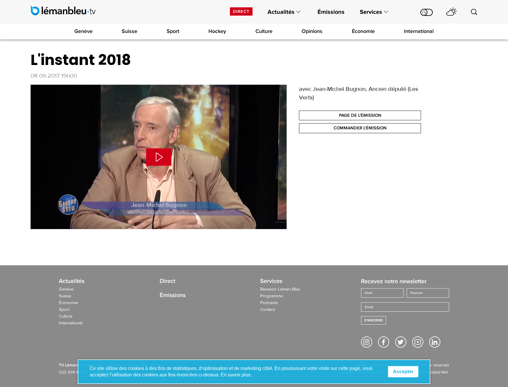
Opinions (312, 31)
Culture (264, 31)
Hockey (217, 31)
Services (371, 12)
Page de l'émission (360, 115)
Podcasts (269, 303)
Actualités (281, 12)
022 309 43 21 (72, 372)
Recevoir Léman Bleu (280, 289)
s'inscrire (373, 320)
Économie (363, 31)
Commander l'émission (360, 128)
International (419, 31)
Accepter (403, 371)
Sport (173, 31)
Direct (241, 11)
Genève (83, 31)
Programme (271, 296)
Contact (267, 309)
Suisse (129, 31)
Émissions (331, 12)
